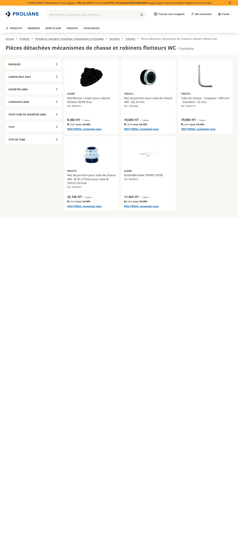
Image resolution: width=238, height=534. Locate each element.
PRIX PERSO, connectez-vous (84, 129)
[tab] (14, 28)
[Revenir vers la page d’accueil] (22, 14)
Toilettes (130, 38)
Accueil (10, 38)
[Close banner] (230, 3)
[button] (96, 15)
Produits (24, 38)
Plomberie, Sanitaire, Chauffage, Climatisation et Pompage (69, 38)
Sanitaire (114, 38)
